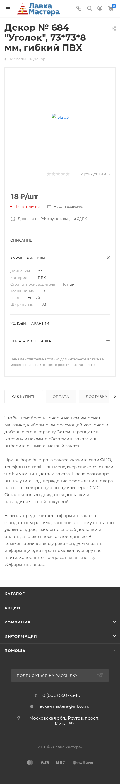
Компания (17, 622)
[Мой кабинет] (99, 8)
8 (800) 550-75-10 (61, 695)
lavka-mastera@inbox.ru (64, 706)
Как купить (23, 397)
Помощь (14, 650)
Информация (20, 636)
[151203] (60, 117)
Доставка (96, 397)
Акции (12, 608)
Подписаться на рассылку (47, 675)
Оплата (61, 397)
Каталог (14, 593)
